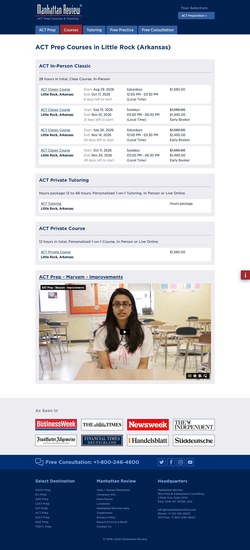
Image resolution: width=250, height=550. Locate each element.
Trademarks (104, 512)
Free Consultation (158, 30)
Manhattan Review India (113, 508)
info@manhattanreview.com (177, 509)
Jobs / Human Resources (113, 490)
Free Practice (122, 30)
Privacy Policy (106, 517)
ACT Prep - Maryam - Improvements (81, 276)
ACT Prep (47, 30)
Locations (103, 503)
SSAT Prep (42, 517)
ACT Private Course (56, 252)
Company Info (106, 494)
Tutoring (94, 30)
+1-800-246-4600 (116, 462)
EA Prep (40, 494)
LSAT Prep (42, 503)
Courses (71, 30)
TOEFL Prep (43, 526)
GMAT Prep (43, 490)
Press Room (105, 499)
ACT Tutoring (51, 203)
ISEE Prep (41, 522)
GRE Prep (41, 499)
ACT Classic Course (55, 89)
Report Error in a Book (112, 522)
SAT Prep (41, 508)
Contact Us (104, 526)
